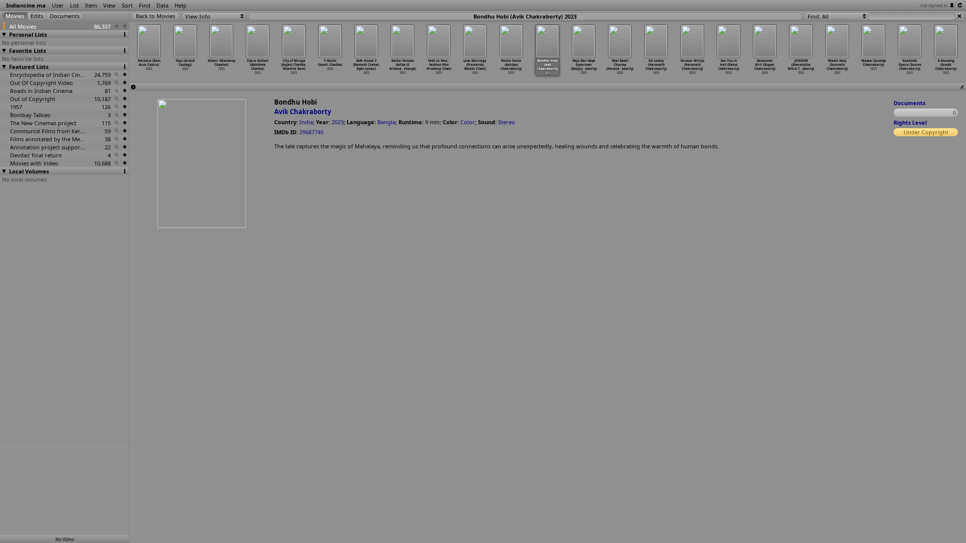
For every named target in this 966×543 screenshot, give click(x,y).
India (306, 122)
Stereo (506, 122)
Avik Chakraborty (302, 111)
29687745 (311, 132)
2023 (338, 122)
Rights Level (910, 122)
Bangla (386, 122)
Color (467, 122)
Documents (909, 103)
